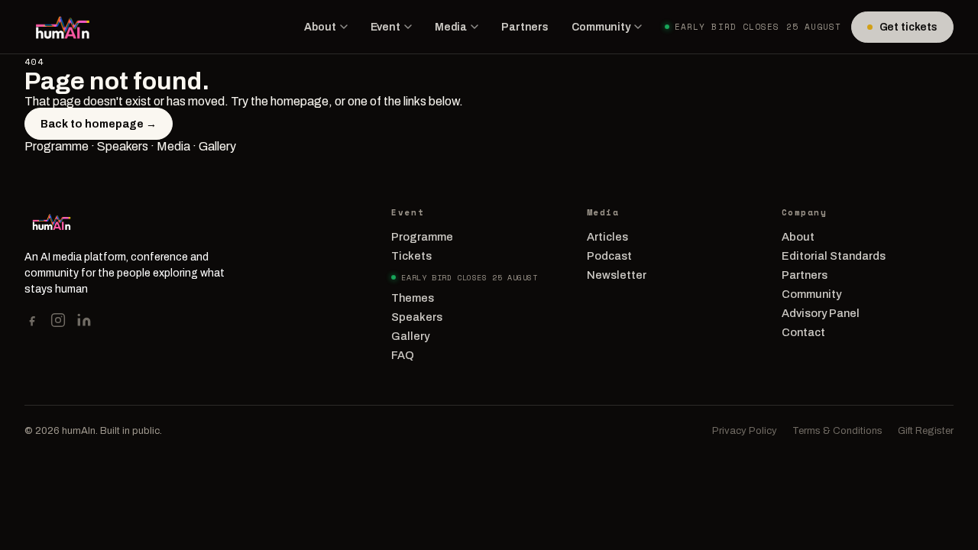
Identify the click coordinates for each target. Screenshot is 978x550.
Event (385, 27)
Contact (803, 332)
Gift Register (926, 430)
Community (601, 27)
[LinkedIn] (84, 320)
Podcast (609, 256)
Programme (56, 146)
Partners (525, 27)
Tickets (411, 256)
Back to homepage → (98, 124)
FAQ (402, 355)
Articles (607, 237)
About (319, 27)
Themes (412, 298)
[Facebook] (32, 320)
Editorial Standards (834, 256)
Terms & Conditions (837, 430)
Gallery (217, 146)
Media (451, 27)
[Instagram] (58, 320)
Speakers (122, 146)
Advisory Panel (821, 313)
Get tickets (908, 27)
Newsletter (616, 275)
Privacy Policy (744, 430)
